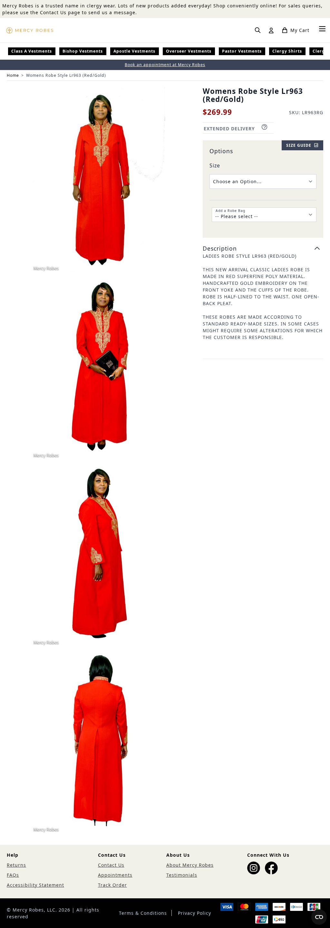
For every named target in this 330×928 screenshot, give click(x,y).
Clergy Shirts (287, 51)
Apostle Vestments (134, 51)
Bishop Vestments (83, 51)
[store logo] (29, 30)
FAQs (13, 875)
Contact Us (111, 865)
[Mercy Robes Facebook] (271, 868)
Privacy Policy (194, 913)
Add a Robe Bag (230, 210)
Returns (16, 865)
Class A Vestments (31, 51)
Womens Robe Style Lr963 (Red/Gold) (66, 75)
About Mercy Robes (190, 865)
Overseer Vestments (188, 51)
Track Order (112, 885)
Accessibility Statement (35, 885)
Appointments (115, 875)
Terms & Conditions (143, 913)
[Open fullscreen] (99, 179)
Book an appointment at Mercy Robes (165, 64)
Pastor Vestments (242, 51)
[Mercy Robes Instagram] (253, 868)
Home (13, 75)
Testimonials (181, 875)
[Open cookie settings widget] (319, 917)
